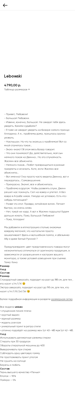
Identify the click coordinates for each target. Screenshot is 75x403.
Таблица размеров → (17, 89)
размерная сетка (61, 299)
